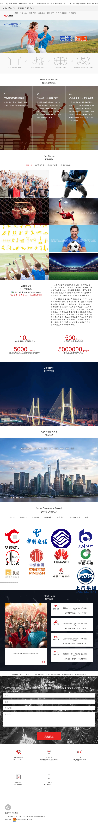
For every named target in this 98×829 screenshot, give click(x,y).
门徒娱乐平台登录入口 (52, 674)
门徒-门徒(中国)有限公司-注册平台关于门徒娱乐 (16, 3)
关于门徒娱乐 (61, 13)
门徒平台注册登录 (38, 674)
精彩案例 (41, 13)
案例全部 (29, 165)
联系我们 (72, 13)
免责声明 (8, 813)
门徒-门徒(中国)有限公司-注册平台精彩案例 (50, 3)
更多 (42, 662)
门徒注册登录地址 (67, 674)
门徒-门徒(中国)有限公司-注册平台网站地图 (83, 3)
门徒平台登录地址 (80, 674)
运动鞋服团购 (39, 165)
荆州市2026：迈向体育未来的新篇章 (26, 653)
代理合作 (23, 13)
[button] (1, 582)
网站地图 (14, 813)
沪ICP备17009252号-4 (24, 819)
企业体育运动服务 (65, 165)
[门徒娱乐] (8, 807)
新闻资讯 (50, 13)
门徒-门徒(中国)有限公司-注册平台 (33, 816)
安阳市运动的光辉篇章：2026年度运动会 (75, 639)
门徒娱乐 (28, 674)
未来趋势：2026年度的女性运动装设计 (75, 655)
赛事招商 (32, 13)
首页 (16, 13)
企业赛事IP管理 (51, 165)
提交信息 (49, 736)
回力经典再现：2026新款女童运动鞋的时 (75, 624)
